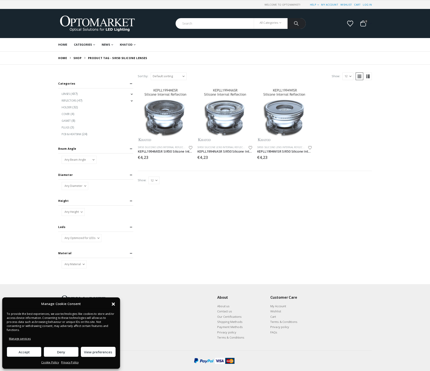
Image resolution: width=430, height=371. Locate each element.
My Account (329, 4)
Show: (336, 76)
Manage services (20, 339)
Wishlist (346, 4)
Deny (61, 352)
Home (62, 45)
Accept (24, 352)
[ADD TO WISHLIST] (191, 147)
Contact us (224, 311)
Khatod (126, 45)
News (106, 45)
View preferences (98, 352)
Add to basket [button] (185, 94)
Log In (367, 4)
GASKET (66, 121)
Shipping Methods (230, 322)
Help (313, 4)
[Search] (297, 23)
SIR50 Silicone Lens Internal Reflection (163, 147)
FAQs (273, 332)
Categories (83, 45)
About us (223, 306)
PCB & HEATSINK (71, 134)
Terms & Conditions (231, 337)
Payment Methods (230, 327)
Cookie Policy (50, 362)
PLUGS (65, 127)
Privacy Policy (70, 362)
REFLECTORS (69, 100)
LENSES (66, 94)
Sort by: (143, 76)
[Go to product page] (165, 114)
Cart (357, 4)
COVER (66, 114)
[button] (113, 304)
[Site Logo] (97, 23)
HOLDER (66, 107)
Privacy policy (226, 332)
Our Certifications (229, 317)
